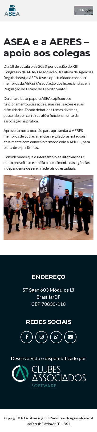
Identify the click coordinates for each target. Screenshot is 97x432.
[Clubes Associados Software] (48, 375)
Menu (82, 10)
